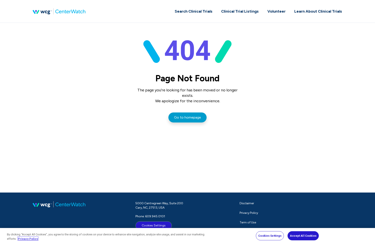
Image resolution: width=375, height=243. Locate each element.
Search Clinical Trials (193, 11)
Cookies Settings (154, 225)
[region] (187, 235)
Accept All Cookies (303, 235)
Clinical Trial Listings (240, 11)
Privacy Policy (249, 213)
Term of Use (248, 222)
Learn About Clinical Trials (318, 11)
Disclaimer (247, 203)
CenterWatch (59, 11)
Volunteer (276, 11)
